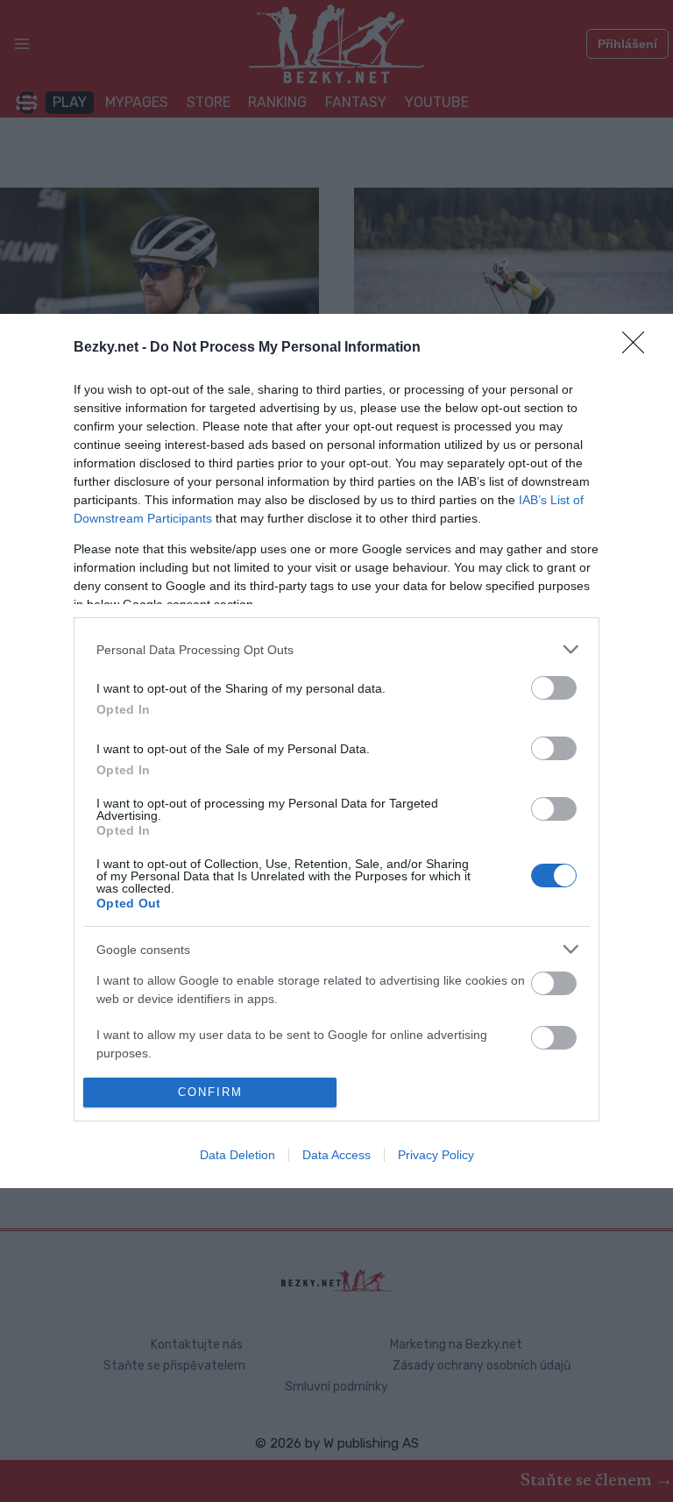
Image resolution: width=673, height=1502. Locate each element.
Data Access (336, 1155)
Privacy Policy (436, 1155)
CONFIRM (210, 1092)
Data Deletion (237, 1155)
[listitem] (336, 649)
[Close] (638, 348)
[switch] (554, 688)
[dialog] (336, 751)
